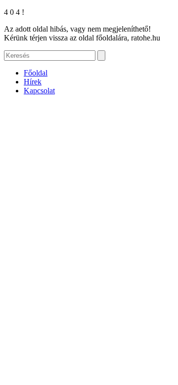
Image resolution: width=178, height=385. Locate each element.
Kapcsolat (39, 90)
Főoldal (35, 73)
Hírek (33, 81)
